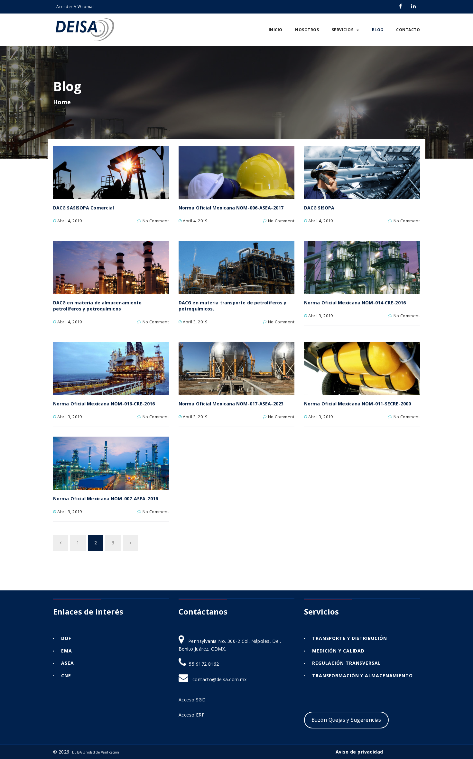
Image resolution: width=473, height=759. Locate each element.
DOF (66, 638)
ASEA (67, 663)
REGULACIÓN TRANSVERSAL (346, 663)
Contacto (408, 29)
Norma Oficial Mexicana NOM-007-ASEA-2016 (105, 498)
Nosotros (307, 29)
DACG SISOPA (319, 208)
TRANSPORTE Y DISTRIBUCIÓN (349, 638)
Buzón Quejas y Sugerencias (346, 719)
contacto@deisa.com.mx (219, 679)
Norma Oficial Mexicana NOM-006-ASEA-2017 (231, 208)
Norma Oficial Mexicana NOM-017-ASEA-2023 (231, 404)
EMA (66, 651)
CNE (66, 675)
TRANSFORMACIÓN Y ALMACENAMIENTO (362, 675)
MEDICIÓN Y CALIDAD (338, 651)
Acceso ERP (192, 715)
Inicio (276, 29)
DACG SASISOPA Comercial (83, 208)
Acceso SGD (193, 700)
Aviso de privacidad (359, 752)
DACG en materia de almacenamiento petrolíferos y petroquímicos (97, 306)
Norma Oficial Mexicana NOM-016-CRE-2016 (104, 404)
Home (62, 102)
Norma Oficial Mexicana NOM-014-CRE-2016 (355, 303)
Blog (378, 29)
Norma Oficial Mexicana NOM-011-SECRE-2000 (357, 404)
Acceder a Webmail (75, 6)
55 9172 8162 (204, 664)
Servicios (343, 29)
